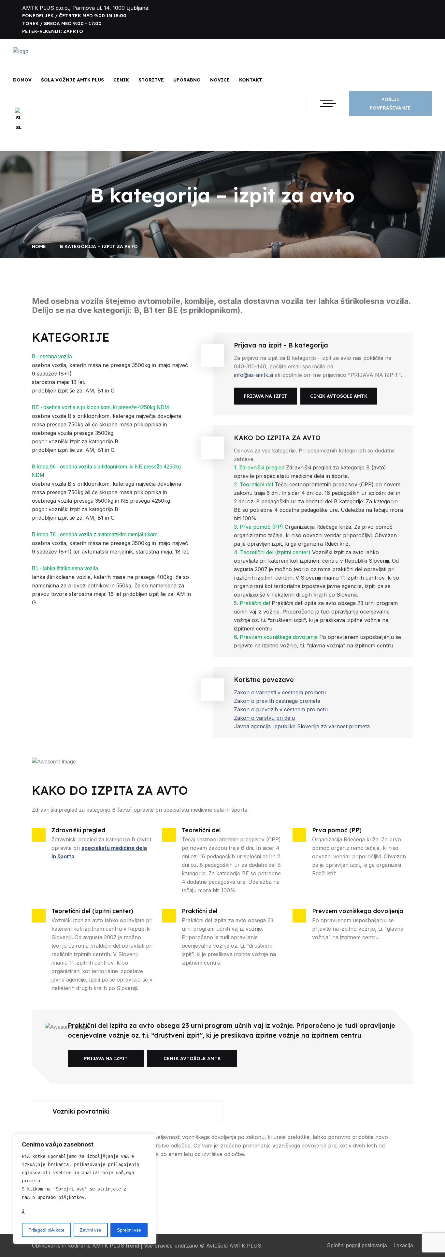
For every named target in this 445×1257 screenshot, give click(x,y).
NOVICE (220, 80)
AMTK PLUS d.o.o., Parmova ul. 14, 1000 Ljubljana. (86, 8)
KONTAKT (250, 80)
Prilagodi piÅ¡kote (46, 1230)
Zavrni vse (90, 1230)
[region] (84, 1189)
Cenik (121, 80)
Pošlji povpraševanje (390, 103)
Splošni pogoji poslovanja (357, 1245)
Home (40, 246)
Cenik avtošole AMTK (338, 396)
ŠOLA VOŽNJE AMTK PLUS (72, 80)
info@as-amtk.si (254, 375)
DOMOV (22, 80)
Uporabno (187, 80)
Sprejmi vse (129, 1230)
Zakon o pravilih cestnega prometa (277, 701)
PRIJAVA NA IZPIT (265, 396)
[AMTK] (20, 51)
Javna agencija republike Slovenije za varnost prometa (302, 726)
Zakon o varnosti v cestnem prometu (280, 692)
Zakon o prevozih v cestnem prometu (281, 709)
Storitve (151, 80)
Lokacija (403, 1245)
